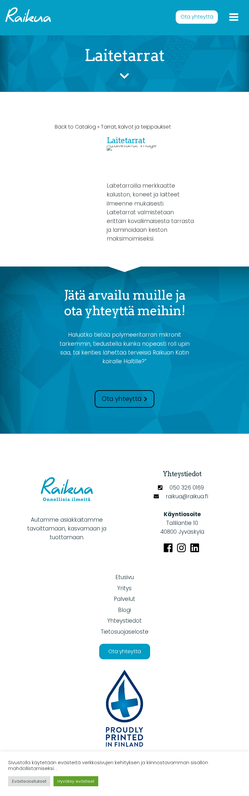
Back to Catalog (76, 127)
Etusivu (124, 577)
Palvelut (124, 599)
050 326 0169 (187, 487)
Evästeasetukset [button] (29, 781)
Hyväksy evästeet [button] (75, 781)
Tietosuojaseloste (124, 632)
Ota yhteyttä (197, 16)
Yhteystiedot (124, 621)
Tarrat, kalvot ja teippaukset (136, 127)
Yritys (124, 588)
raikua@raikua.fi (187, 496)
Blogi (124, 610)
